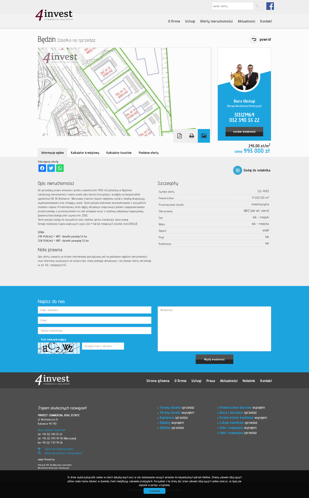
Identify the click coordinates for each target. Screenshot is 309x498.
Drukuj (192, 136)
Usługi (190, 21)
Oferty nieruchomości (216, 21)
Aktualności (246, 21)
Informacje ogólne (52, 153)
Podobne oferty (148, 153)
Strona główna (157, 380)
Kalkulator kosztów (119, 153)
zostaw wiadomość (244, 131)
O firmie (174, 21)
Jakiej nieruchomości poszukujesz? (63, 453)
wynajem (177, 412)
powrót (265, 39)
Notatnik (249, 380)
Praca (210, 380)
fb (270, 6)
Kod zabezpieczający (53, 339)
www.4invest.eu (46, 459)
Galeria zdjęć (204, 136)
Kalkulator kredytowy (85, 153)
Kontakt (266, 21)
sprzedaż (177, 407)
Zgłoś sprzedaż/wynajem (58, 449)
